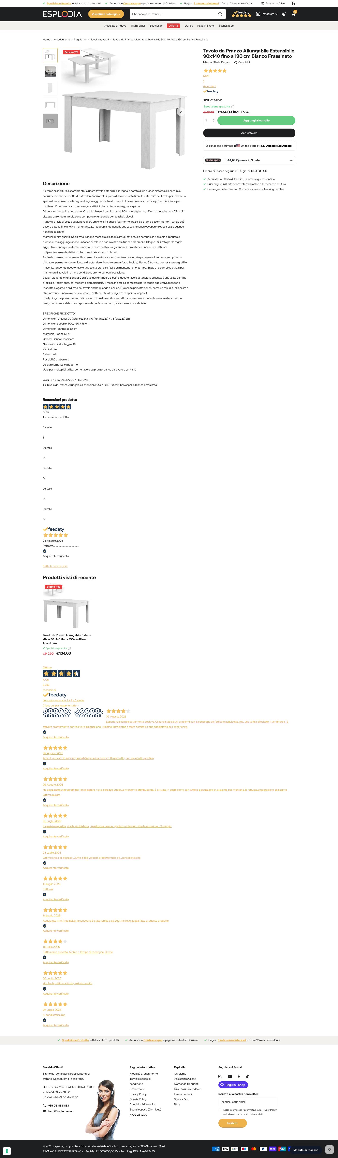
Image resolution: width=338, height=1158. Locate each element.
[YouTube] (230, 1076)
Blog (177, 1104)
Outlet (189, 25)
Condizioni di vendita (142, 1104)
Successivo (88, 712)
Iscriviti (232, 1123)
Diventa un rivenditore (187, 1089)
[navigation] (50, 55)
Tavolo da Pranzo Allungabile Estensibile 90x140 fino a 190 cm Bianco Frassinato (67, 639)
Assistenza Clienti (185, 1079)
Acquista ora (249, 133)
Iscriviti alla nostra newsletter (238, 1094)
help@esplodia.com (61, 1111)
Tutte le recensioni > (55, 566)
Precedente (57, 712)
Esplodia (179, 1067)
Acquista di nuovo (115, 25)
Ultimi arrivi (138, 25)
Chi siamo (180, 1073)
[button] (214, 117)
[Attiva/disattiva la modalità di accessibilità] (293, 3)
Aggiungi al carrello (256, 120)
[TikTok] (247, 1076)
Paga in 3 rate (205, 25)
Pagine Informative (142, 1067)
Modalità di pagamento (144, 1073)
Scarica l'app (226, 25)
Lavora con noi (183, 1094)
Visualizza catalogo (105, 14)
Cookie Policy (138, 1099)
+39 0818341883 (58, 1105)
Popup (232, 106)
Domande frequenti (186, 1084)
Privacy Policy (138, 1094)
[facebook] (239, 1076)
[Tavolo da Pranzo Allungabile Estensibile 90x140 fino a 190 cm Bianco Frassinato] (67, 607)
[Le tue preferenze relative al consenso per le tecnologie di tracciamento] (7, 1151)
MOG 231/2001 (139, 1114)
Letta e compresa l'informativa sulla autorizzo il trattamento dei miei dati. (250, 1112)
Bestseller (156, 25)
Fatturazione (137, 1089)
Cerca (220, 14)
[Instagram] (220, 1076)
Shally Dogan (221, 62)
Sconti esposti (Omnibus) (145, 1109)
